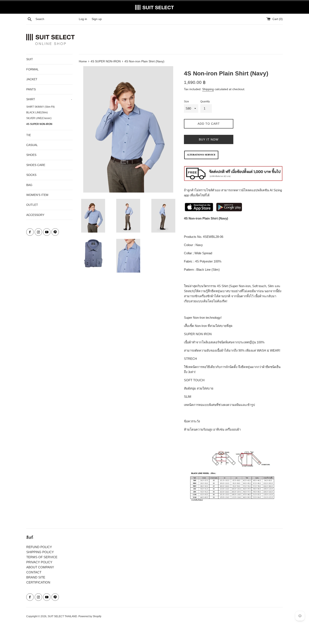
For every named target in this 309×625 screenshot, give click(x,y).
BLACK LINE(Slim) (37, 112)
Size (186, 101)
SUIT (29, 59)
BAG (29, 185)
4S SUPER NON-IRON (39, 124)
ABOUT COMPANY (40, 567)
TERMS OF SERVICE (41, 557)
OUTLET (32, 204)
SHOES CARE (35, 165)
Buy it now (208, 139)
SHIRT (49, 99)
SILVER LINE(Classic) (39, 118)
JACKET (31, 79)
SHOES (31, 155)
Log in (83, 19)
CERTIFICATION (38, 582)
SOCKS (31, 175)
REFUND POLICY (39, 547)
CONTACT (33, 572)
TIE (28, 135)
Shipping (208, 89)
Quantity (205, 101)
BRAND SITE (35, 577)
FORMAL (32, 69)
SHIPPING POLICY (40, 552)
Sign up (97, 19)
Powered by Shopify (89, 616)
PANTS (31, 89)
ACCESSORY (35, 215)
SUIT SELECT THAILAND (62, 616)
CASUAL (32, 145)
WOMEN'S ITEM (37, 195)
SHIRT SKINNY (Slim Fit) (40, 106)
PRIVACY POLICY (39, 562)
